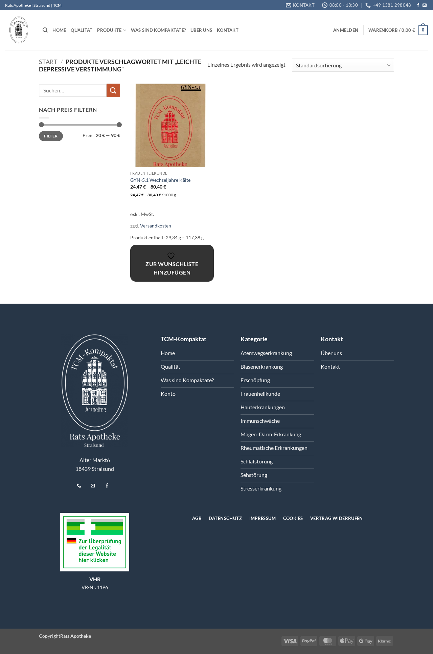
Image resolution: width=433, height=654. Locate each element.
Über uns (201, 30)
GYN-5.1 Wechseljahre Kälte (160, 180)
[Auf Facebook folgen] (418, 5)
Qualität (81, 30)
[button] (345, 30)
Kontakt (227, 30)
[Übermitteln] (113, 90)
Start (48, 61)
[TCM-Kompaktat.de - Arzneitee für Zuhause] (18, 30)
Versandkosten (155, 225)
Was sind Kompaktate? (158, 30)
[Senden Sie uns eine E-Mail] (425, 5)
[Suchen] (45, 30)
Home (59, 30)
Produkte (109, 30)
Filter (51, 135)
